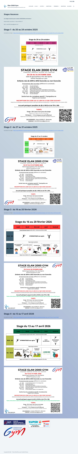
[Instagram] (73, 1)
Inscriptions (63, 6)
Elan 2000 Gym (13, 5)
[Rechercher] (73, 6)
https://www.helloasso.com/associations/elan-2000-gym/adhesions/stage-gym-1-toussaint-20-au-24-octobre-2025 (38, 33)
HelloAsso (69, 6)
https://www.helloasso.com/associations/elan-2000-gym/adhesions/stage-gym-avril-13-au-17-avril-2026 (36, 317)
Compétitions (48, 6)
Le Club (36, 6)
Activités (42, 6)
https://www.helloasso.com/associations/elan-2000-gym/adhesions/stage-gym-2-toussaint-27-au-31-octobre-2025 (38, 130)
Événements (56, 6)
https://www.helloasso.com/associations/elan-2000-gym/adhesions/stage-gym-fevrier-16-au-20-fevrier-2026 (37, 212)
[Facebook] (70, 1)
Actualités (31, 6)
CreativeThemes (24, 452)
